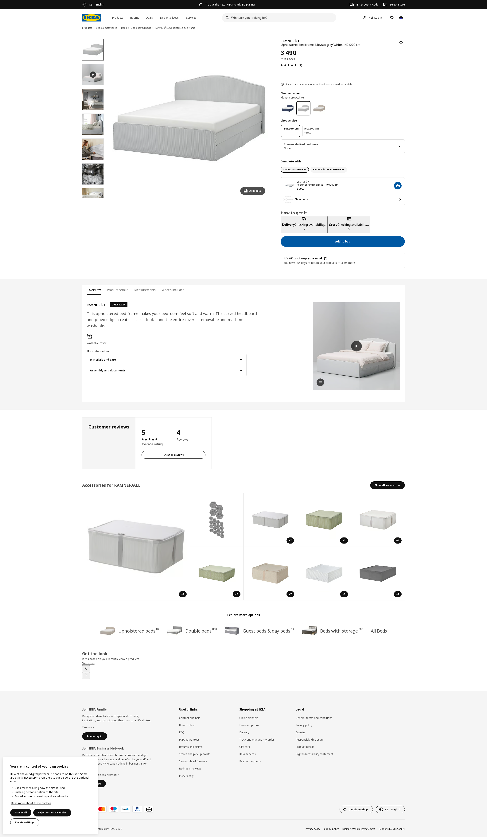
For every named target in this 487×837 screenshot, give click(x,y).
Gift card (244, 747)
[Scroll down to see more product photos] (93, 198)
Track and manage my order (256, 739)
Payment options (250, 761)
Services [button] (191, 17)
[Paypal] (137, 809)
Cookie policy (331, 829)
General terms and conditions (314, 718)
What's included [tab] (173, 290)
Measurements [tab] (145, 290)
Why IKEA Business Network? (100, 775)
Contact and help (189, 718)
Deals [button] (149, 17)
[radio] (295, 170)
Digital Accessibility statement (314, 754)
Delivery (244, 732)
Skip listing (88, 663)
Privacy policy (304, 725)
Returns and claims (191, 747)
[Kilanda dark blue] (288, 108)
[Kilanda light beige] (319, 108)
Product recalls (305, 747)
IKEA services (247, 754)
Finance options (249, 725)
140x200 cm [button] (351, 45)
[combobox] (278, 17)
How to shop (187, 725)
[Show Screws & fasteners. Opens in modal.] (217, 520)
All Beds (379, 631)
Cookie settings (24, 822)
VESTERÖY (303, 182)
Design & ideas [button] (169, 17)
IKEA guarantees (189, 739)
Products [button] (117, 17)
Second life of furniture (193, 761)
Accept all (21, 812)
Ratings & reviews (190, 768)
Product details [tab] (117, 290)
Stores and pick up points (194, 754)
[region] (189, 118)
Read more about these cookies (31, 803)
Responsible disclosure (310, 739)
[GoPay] (125, 809)
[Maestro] (113, 809)
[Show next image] (261, 118)
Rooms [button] (134, 17)
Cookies (301, 732)
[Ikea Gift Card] (149, 809)
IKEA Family (186, 775)
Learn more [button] (348, 263)
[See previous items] (86, 668)
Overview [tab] (94, 290)
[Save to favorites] (401, 43)
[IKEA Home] (91, 17)
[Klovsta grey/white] (303, 108)
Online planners (248, 718)
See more (88, 727)
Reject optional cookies (52, 812)
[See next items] (86, 675)
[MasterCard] (102, 809)
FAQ (181, 732)
